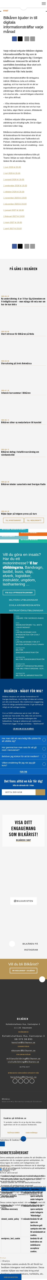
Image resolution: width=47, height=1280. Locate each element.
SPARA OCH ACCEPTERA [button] (11, 1277)
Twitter (20, 1081)
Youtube (32, 1081)
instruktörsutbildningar (25, 610)
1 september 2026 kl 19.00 (15, 186)
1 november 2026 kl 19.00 (15, 198)
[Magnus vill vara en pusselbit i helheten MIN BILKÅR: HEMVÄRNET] (5, 534)
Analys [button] (3, 1258)
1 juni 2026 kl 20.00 (12, 167)
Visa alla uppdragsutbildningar (19, 592)
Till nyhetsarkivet (13, 520)
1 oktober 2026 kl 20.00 (13, 192)
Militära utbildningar (23, 600)
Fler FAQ (23, 771)
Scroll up (42, 979)
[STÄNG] (2, 1144)
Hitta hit (25, 1067)
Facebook (15, 1081)
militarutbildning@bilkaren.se (23, 1058)
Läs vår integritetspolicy (11, 1127)
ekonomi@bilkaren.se (23, 1050)
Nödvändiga (9, 1169)
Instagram (26, 1081)
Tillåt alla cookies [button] (13, 1133)
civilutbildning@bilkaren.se (23, 1061)
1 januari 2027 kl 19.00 (13, 210)
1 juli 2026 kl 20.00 (11, 173)
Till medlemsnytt (34, 520)
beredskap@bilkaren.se (23, 1077)
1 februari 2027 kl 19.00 (13, 216)
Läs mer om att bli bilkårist (23, 729)
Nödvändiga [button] (5, 1166)
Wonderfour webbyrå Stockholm (28, 1102)
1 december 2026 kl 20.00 (15, 204)
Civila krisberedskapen (24, 605)
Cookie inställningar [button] (32, 1133)
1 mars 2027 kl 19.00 (12, 222)
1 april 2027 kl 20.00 (12, 229)
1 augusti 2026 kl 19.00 (13, 180)
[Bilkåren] (23, 5)
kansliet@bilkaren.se (23, 1042)
